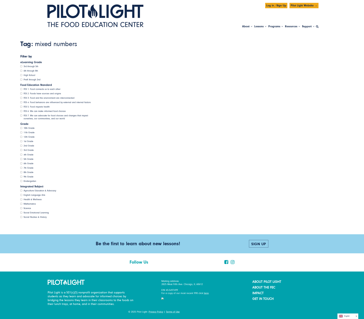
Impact (258, 293)
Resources (291, 26)
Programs (274, 26)
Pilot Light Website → (304, 5)
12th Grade (29, 137)
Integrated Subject (31, 186)
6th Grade (28, 163)
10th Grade (29, 128)
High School (29, 75)
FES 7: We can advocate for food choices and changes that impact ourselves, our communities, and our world (56, 117)
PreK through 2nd (32, 79)
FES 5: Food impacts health (37, 107)
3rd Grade (29, 150)
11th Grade (29, 132)
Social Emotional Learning (36, 213)
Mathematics (30, 204)
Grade (24, 124)
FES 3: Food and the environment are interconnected (49, 98)
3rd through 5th (31, 66)
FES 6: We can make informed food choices (45, 111)
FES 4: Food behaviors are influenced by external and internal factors (57, 102)
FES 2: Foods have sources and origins (42, 93)
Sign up (258, 244)
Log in (270, 5)
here (206, 293)
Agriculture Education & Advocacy (40, 190)
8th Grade (28, 172)
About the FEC (263, 287)
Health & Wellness (33, 199)
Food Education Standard (36, 85)
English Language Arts (34, 195)
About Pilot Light (266, 281)
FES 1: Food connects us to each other (42, 89)
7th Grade (28, 168)
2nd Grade (29, 146)
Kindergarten (30, 181)
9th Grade (28, 177)
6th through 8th (31, 71)
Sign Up (281, 5)
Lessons (259, 26)
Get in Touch (263, 299)
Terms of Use (173, 312)
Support (307, 26)
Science (27, 208)
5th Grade (28, 159)
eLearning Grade (31, 62)
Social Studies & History (35, 217)
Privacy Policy (156, 312)
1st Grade (28, 141)
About (246, 26)
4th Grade (28, 155)
